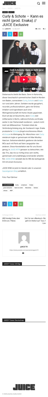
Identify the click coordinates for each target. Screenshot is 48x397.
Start (3, 8)
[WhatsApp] (20, 34)
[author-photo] (24, 243)
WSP (11, 190)
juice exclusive (7, 188)
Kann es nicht (19, 188)
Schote (31, 100)
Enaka (40, 100)
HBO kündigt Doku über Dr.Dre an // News (11, 219)
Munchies (28, 188)
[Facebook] (4, 34)
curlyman (24, 185)
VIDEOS (10, 8)
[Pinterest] (15, 34)
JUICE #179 (15, 149)
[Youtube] (24, 253)
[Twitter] (10, 34)
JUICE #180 (10, 159)
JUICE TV (17, 8)
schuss (5, 190)
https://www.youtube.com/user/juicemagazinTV (24, 250)
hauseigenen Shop (10, 171)
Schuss (6, 134)
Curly (25, 100)
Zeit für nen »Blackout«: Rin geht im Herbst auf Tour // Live (35, 220)
